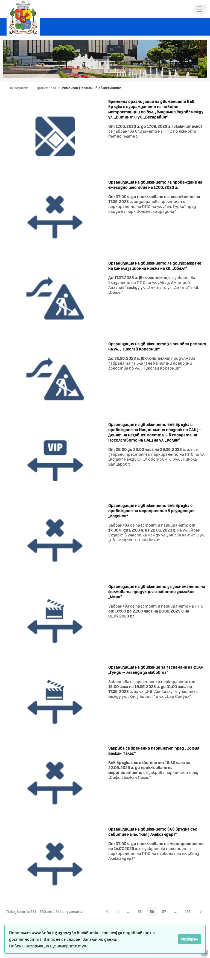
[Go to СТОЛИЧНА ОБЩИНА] (23, 18)
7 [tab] (193, 70)
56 (153, 912)
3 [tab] (172, 70)
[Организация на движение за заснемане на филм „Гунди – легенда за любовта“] (55, 701)
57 (165, 912)
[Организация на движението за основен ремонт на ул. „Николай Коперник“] (55, 378)
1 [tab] (161, 70)
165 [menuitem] (189, 912)
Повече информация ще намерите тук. (48, 945)
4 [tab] (177, 70)
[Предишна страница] (107, 911)
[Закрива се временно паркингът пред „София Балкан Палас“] (55, 782)
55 (141, 912)
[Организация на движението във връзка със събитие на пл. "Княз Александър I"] (55, 863)
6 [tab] (188, 70)
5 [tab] (183, 70)
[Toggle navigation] (200, 9)
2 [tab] (166, 70)
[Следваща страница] (201, 911)
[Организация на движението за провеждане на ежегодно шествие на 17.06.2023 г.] (55, 216)
